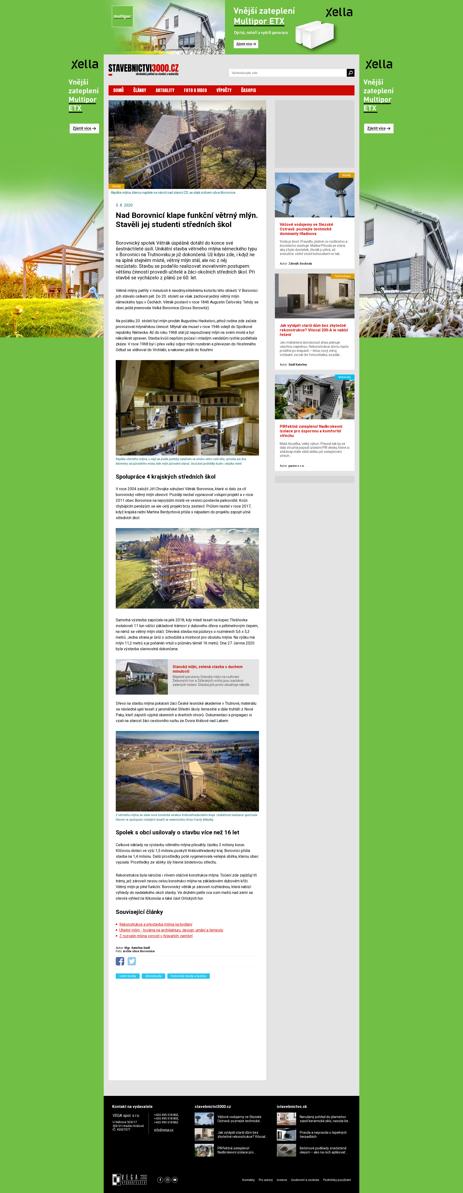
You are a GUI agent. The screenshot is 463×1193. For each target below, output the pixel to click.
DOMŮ (118, 90)
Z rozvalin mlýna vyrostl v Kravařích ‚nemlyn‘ (156, 936)
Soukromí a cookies (305, 1179)
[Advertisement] (187, 1026)
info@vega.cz (163, 1130)
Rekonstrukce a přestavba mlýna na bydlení (155, 924)
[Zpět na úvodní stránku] (143, 70)
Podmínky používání (337, 1179)
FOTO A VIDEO (195, 90)
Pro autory (266, 1179)
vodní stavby (127, 976)
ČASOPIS (248, 90)
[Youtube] (175, 1180)
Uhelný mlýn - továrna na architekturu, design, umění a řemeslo (171, 930)
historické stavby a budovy (188, 976)
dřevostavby (153, 976)
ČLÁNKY (139, 90)
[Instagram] (167, 1180)
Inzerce (282, 1179)
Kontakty (248, 1179)
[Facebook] (160, 1180)
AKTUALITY (165, 90)
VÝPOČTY (224, 90)
